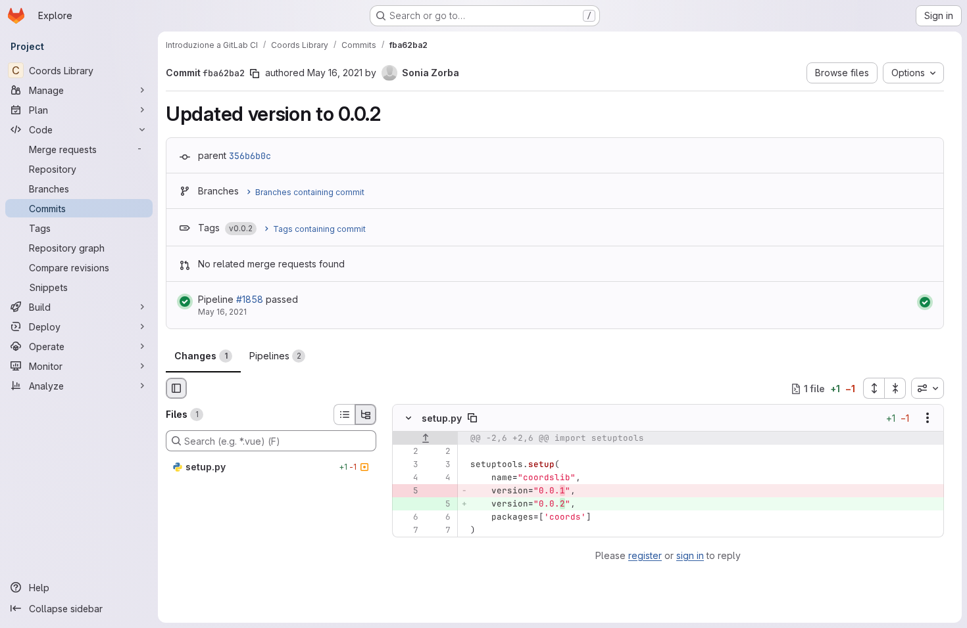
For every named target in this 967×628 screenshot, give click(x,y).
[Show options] (927, 418)
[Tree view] (365, 414)
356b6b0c (250, 156)
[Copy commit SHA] (254, 73)
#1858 (249, 299)
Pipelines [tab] (275, 355)
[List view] (344, 414)
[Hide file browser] (176, 388)
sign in (690, 555)
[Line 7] (407, 530)
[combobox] (927, 388)
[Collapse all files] (895, 388)
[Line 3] (407, 465)
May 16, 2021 (334, 72)
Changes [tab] (201, 355)
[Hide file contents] (408, 418)
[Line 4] (407, 478)
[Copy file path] (472, 418)
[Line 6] (407, 517)
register (645, 555)
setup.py (442, 418)
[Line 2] (407, 452)
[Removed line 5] (407, 491)
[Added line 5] (439, 504)
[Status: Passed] (185, 301)
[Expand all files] (873, 388)
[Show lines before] (425, 438)
